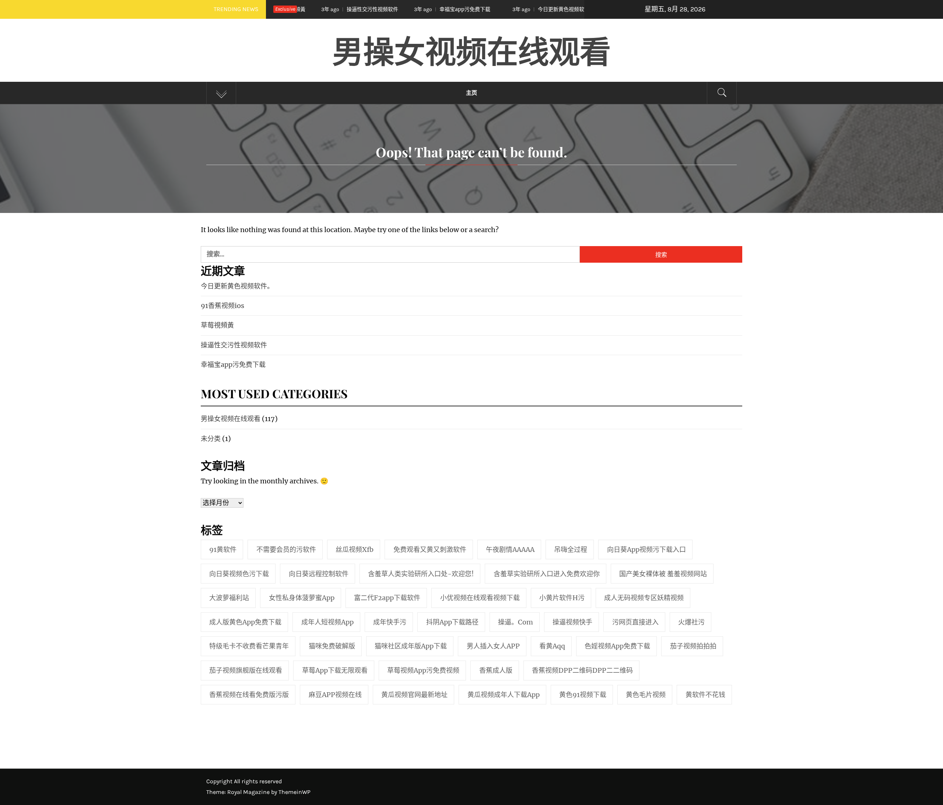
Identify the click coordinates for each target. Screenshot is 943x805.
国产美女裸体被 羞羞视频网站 (663, 574)
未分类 (211, 438)
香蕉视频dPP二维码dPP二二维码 (582, 670)
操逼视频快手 (572, 622)
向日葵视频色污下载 (239, 574)
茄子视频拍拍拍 (693, 646)
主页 (471, 93)
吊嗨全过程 (570, 549)
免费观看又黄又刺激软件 (429, 549)
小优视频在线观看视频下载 (480, 598)
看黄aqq (552, 646)
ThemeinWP (294, 791)
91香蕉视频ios (222, 305)
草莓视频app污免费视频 (423, 670)
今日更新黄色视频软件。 (519, 9)
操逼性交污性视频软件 (325, 9)
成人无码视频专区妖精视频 (644, 598)
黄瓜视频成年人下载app (503, 694)
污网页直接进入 (635, 622)
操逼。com (515, 622)
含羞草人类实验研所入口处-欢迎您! (421, 574)
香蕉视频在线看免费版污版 (249, 694)
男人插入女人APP (493, 646)
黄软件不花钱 (705, 694)
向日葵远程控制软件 (318, 574)
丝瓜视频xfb (355, 549)
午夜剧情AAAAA (510, 549)
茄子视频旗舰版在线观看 (245, 670)
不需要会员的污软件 (286, 549)
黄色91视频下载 (582, 694)
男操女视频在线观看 (471, 50)
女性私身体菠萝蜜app (301, 598)
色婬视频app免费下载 (617, 646)
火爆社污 (691, 622)
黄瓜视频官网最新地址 (414, 694)
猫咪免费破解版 (332, 646)
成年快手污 (389, 622)
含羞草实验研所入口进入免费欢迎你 (547, 574)
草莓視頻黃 (217, 325)
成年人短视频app (327, 622)
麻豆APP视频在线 (335, 694)
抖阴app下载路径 (452, 622)
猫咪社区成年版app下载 (411, 646)
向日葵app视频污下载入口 (646, 549)
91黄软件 (222, 549)
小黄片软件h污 (562, 598)
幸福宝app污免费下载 (417, 9)
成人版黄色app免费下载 (245, 622)
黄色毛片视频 (646, 694)
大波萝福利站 (229, 598)
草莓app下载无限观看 (335, 670)
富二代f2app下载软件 (387, 598)
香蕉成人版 (495, 670)
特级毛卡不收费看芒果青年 (249, 646)
